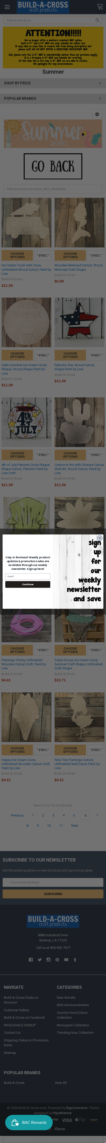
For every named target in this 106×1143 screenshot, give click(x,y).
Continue (27, 584)
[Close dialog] (99, 537)
